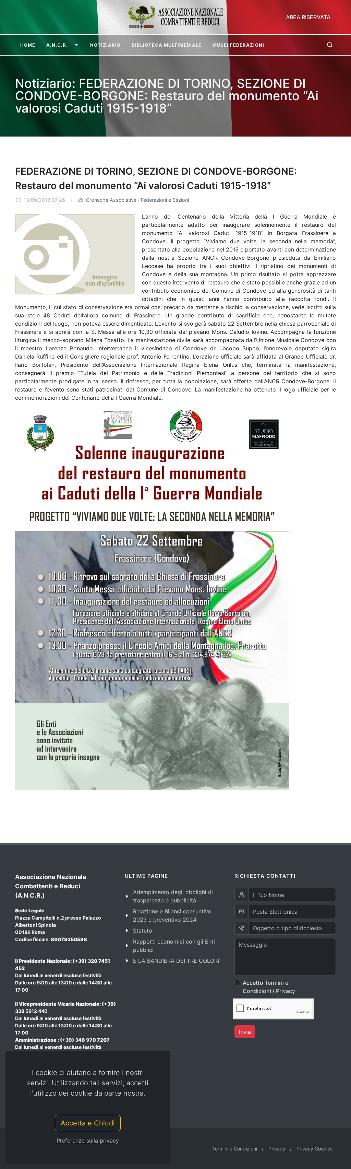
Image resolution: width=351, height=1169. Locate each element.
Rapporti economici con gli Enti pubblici (174, 945)
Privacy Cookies (314, 1149)
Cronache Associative (111, 200)
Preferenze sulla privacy (88, 1140)
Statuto (142, 930)
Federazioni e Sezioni (165, 200)
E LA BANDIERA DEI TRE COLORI (176, 960)
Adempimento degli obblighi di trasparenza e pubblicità (173, 896)
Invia (245, 1031)
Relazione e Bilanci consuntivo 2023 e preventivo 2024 (172, 915)
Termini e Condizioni (234, 1149)
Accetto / (269, 986)
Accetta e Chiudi (88, 1123)
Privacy (285, 990)
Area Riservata (308, 17)
